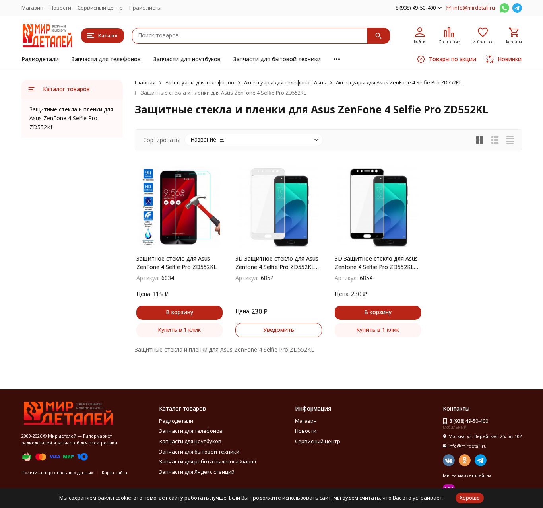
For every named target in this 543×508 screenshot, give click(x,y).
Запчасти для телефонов (106, 59)
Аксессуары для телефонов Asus (285, 82)
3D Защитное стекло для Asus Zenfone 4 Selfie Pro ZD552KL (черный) (376, 263)
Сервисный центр (100, 7)
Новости (60, 7)
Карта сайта (114, 472)
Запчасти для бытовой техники (277, 59)
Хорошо (470, 497)
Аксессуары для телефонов (199, 82)
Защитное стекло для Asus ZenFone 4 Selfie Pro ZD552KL (176, 263)
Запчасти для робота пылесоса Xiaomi (207, 461)
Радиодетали (40, 59)
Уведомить (278, 329)
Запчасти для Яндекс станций (197, 471)
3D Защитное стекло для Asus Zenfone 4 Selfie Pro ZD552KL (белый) (276, 263)
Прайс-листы (145, 7)
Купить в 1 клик (179, 329)
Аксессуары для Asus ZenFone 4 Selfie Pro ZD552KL (399, 82)
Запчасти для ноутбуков (187, 59)
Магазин (32, 7)
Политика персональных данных (57, 472)
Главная (145, 82)
